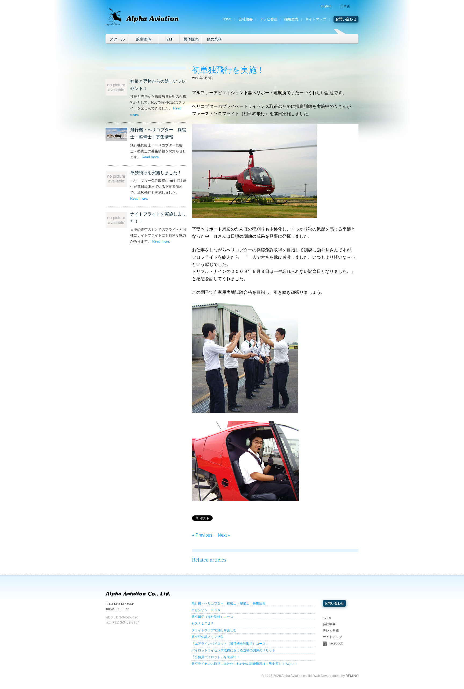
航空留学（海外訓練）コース (212, 617)
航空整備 (143, 39)
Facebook (335, 643)
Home (227, 19)
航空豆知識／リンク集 (207, 637)
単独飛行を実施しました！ (156, 172)
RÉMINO (352, 676)
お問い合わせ (345, 19)
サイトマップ (315, 19)
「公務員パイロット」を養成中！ (215, 657)
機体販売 (191, 39)
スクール (117, 39)
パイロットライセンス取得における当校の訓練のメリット (233, 650)
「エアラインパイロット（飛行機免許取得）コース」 (230, 644)
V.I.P (169, 39)
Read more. (151, 157)
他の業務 (214, 39)
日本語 (345, 6)
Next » (224, 535)
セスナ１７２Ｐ (202, 623)
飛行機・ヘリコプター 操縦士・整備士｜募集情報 (228, 603)
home (327, 618)
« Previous (202, 535)
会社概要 (246, 19)
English (326, 6)
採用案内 (291, 19)
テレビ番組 (268, 19)
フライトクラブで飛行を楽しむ (214, 630)
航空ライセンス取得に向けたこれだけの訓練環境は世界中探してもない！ (244, 664)
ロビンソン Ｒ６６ (205, 610)
